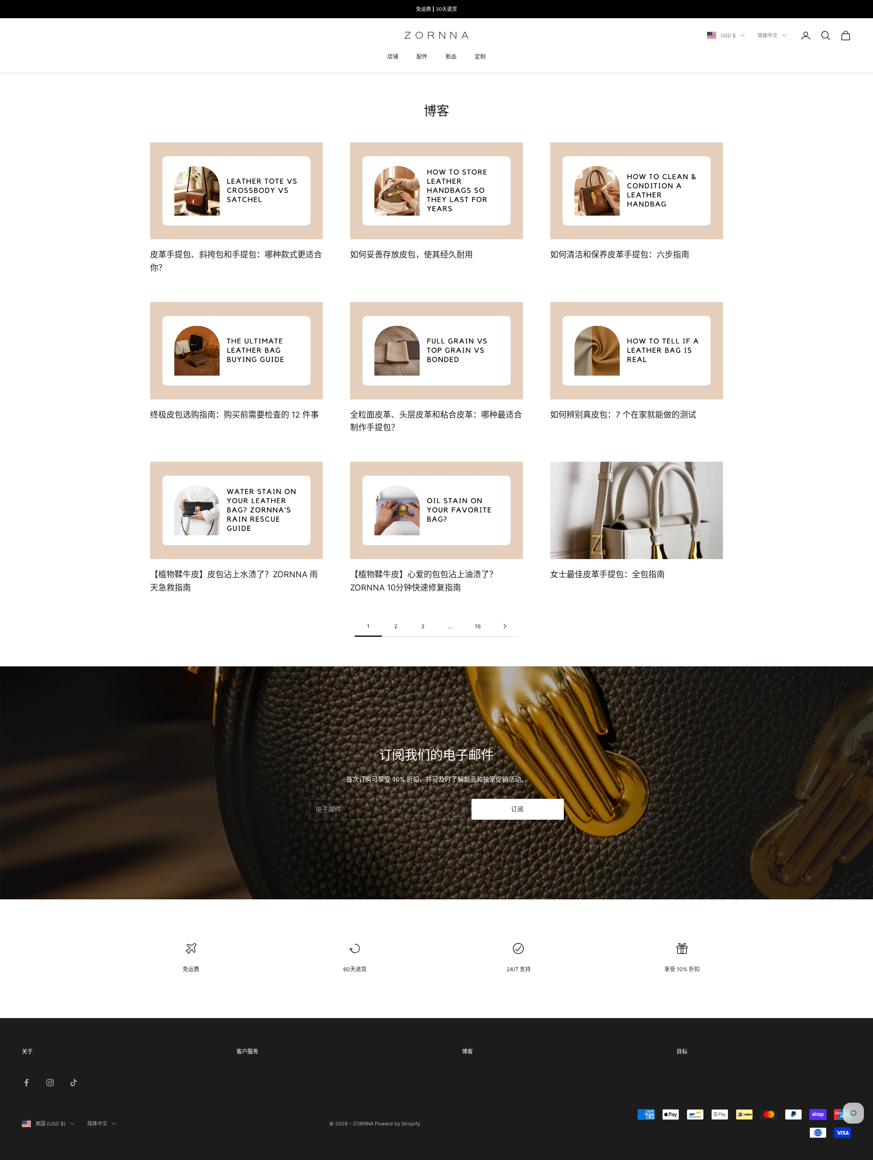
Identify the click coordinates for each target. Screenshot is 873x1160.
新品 (451, 56)
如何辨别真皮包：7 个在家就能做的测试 (623, 414)
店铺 (392, 56)
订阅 (517, 808)
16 (478, 626)
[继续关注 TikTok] (73, 1082)
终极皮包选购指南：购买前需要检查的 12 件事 (234, 414)
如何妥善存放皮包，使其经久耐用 (411, 254)
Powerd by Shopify (397, 1123)
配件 (421, 56)
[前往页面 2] (504, 626)
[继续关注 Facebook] (26, 1082)
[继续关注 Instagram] (50, 1082)
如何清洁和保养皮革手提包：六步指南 (619, 254)
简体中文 (768, 35)
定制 (480, 56)
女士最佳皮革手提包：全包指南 (607, 574)
